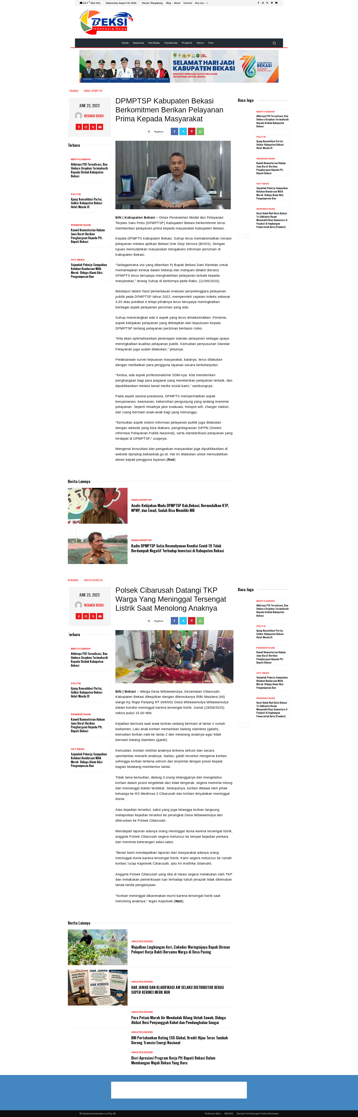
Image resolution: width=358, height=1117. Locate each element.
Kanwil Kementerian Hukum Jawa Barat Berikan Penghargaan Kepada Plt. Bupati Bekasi (88, 236)
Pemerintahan (81, 225)
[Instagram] (263, 3)
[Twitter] (267, 3)
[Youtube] (276, 3)
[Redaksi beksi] (79, 115)
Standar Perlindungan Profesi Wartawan (258, 1113)
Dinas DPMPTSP (93, 91)
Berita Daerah (81, 159)
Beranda (73, 91)
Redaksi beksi (94, 115)
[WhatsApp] (200, 131)
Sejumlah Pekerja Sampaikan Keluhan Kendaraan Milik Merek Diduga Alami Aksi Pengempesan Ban (89, 270)
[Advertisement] (303, 65)
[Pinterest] (191, 131)
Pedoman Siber (213, 1113)
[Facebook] (258, 3)
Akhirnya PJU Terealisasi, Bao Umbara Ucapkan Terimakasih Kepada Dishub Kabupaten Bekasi (89, 170)
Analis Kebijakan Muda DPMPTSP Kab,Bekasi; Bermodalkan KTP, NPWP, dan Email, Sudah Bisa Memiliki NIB (180, 508)
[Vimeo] (272, 3)
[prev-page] (240, 235)
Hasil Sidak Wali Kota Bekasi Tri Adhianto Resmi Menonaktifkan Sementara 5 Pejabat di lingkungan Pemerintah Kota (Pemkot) (271, 220)
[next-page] (246, 235)
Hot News (77, 260)
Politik (76, 194)
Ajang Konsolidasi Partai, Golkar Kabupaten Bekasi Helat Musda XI (86, 203)
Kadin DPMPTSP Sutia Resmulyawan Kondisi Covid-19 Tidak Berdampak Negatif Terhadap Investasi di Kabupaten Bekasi (177, 548)
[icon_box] (201, 3)
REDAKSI (228, 1113)
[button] (274, 43)
